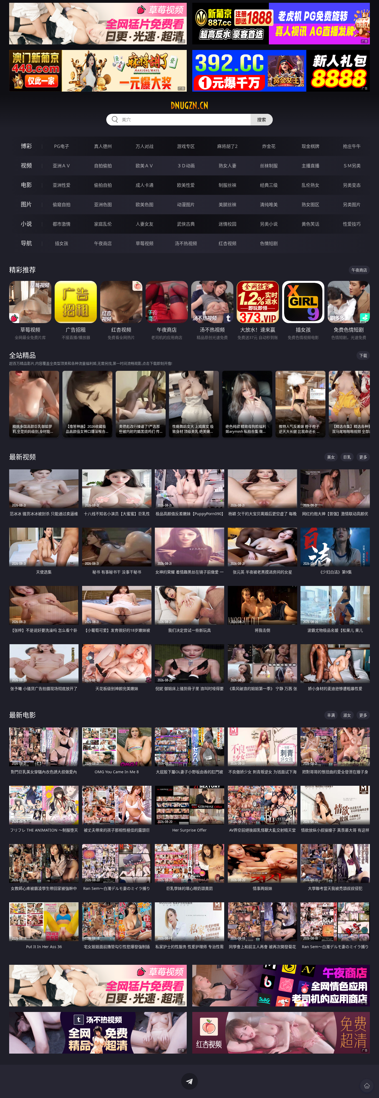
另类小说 (269, 224)
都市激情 (61, 224)
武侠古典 (186, 224)
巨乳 (347, 457)
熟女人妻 (227, 166)
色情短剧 (269, 243)
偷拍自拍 (103, 185)
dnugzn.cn (189, 105)
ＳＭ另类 (352, 166)
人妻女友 (144, 224)
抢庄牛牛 (352, 146)
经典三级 (269, 185)
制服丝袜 (227, 185)
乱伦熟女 (310, 185)
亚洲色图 (103, 205)
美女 (331, 457)
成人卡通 (144, 185)
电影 (26, 185)
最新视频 (22, 456)
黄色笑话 (310, 224)
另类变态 (352, 185)
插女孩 (61, 243)
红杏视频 (227, 243)
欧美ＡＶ (144, 166)
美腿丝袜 (227, 205)
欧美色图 (144, 205)
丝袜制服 (269, 166)
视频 (26, 165)
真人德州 (103, 146)
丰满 (331, 715)
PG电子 (61, 146)
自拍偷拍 (103, 166)
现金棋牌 (310, 146)
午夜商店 (103, 243)
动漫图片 (186, 205)
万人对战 (144, 146)
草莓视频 (144, 243)
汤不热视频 (186, 243)
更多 (363, 457)
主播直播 (310, 166)
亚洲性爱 (61, 185)
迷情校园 (227, 224)
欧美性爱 (186, 185)
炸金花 (269, 146)
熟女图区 (310, 205)
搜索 (261, 120)
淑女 (347, 715)
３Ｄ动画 (186, 166)
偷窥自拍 (61, 205)
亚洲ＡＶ (61, 166)
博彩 (26, 146)
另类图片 (352, 205)
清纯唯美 (269, 205)
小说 (26, 224)
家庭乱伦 (103, 224)
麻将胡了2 (227, 146)
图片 (26, 204)
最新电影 (22, 714)
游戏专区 (186, 146)
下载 (363, 355)
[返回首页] (366, 1085)
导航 (26, 243)
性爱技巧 (352, 224)
